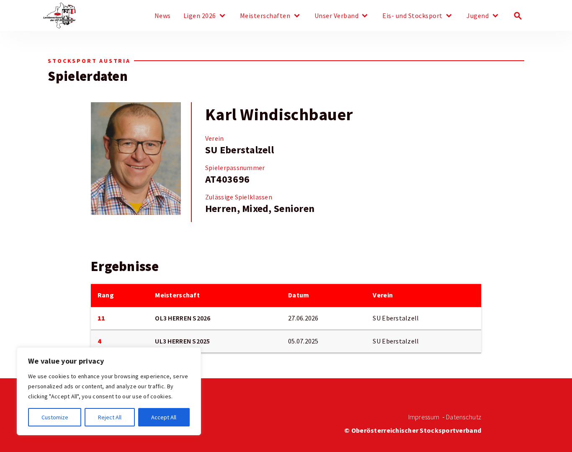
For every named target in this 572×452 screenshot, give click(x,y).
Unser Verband (336, 16)
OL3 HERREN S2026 (182, 318)
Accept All (163, 417)
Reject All (109, 417)
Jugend (477, 16)
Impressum (423, 417)
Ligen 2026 (199, 16)
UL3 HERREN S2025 (182, 341)
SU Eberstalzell (239, 150)
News (163, 16)
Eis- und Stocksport (412, 16)
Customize (54, 417)
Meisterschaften (265, 16)
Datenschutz (463, 417)
